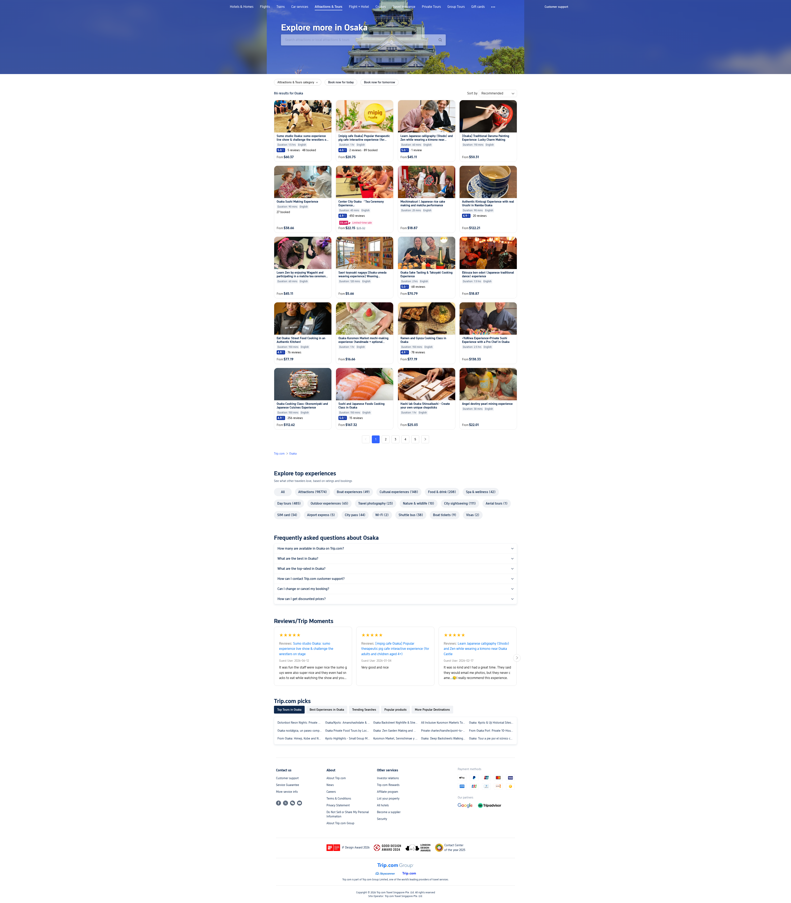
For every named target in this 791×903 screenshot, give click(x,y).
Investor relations (388, 778)
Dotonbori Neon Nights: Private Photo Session (300, 722)
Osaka (293, 453)
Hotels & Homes (241, 7)
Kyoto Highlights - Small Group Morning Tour (348, 738)
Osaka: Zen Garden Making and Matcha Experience (396, 730)
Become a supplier (388, 812)
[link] (556, 6)
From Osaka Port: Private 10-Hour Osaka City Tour (492, 730)
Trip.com (279, 453)
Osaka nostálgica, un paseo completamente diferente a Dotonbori (300, 730)
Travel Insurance (403, 7)
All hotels (383, 805)
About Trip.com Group (340, 823)
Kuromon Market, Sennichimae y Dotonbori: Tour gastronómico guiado (396, 738)
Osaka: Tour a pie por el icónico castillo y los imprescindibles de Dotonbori (492, 738)
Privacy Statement (338, 805)
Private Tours (431, 7)
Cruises (381, 7)
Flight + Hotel (359, 7)
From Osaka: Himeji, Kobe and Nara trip (300, 738)
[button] (493, 7)
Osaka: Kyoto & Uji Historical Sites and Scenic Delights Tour (492, 722)
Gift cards (478, 7)
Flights (265, 7)
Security (382, 819)
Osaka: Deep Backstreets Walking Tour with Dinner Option (444, 738)
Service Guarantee (287, 785)
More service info (287, 791)
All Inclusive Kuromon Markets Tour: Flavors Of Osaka (444, 722)
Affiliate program (387, 791)
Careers (331, 791)
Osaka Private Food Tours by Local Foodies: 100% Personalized (348, 730)
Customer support (287, 778)
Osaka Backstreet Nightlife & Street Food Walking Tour (396, 722)
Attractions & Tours (328, 7)
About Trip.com (336, 778)
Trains (280, 7)
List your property (388, 798)
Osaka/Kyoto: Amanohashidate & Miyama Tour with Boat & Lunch (348, 722)
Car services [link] (299, 7)
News (330, 785)
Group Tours (456, 7)
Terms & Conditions (338, 798)
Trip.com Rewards (388, 785)
